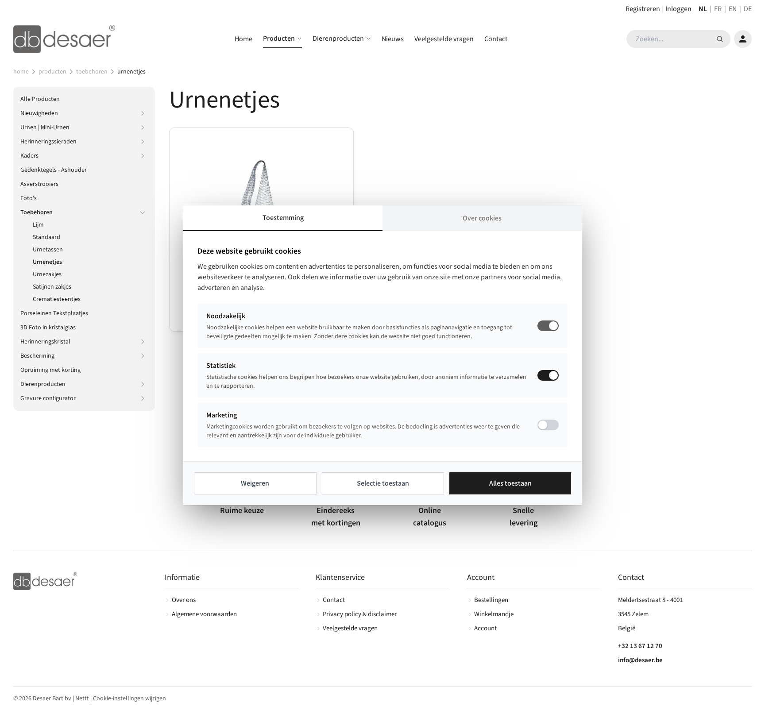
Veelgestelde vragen (444, 39)
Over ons (184, 600)
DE (748, 9)
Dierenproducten (338, 38)
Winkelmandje (494, 614)
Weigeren (255, 483)
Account (485, 628)
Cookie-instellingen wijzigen (129, 698)
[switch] (548, 375)
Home (243, 39)
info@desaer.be (640, 660)
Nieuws (393, 39)
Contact (495, 39)
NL (703, 9)
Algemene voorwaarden (204, 614)
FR (718, 9)
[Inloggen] (743, 39)
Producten (279, 38)
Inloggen (678, 9)
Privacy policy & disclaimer (360, 614)
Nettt (82, 698)
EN (733, 9)
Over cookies (482, 218)
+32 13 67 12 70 (640, 646)
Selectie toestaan (383, 483)
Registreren (643, 9)
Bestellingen (491, 600)
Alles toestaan (510, 483)
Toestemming (283, 218)
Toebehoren (92, 71)
